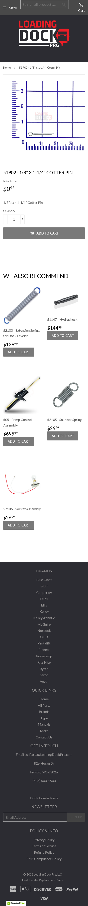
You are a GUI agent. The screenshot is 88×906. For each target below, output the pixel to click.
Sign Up (76, 817)
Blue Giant (44, 580)
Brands (44, 711)
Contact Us (44, 737)
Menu (13, 8)
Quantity (9, 211)
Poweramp (44, 656)
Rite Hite (44, 662)
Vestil (44, 681)
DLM (44, 599)
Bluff (44, 586)
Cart (81, 10)
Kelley (44, 611)
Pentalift (44, 643)
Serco (44, 675)
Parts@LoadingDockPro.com (50, 754)
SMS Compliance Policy (44, 859)
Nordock (44, 630)
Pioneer (44, 649)
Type (44, 718)
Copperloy (44, 592)
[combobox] (44, 4)
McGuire (44, 624)
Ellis (44, 605)
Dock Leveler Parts (44, 798)
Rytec (44, 669)
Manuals (44, 724)
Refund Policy (44, 852)
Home (7, 67)
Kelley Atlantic (44, 618)
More (44, 731)
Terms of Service (44, 846)
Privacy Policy (44, 840)
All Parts (44, 705)
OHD (44, 637)
